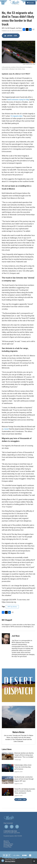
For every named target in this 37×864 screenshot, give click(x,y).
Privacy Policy (7, 847)
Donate (31, 3)
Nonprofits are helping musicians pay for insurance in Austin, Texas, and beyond (24, 791)
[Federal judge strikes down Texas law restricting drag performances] (7, 768)
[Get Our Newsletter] (18, 685)
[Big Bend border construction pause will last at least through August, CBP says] (7, 780)
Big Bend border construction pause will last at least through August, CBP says (23, 779)
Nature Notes (18, 732)
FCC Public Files (8, 845)
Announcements (8, 844)
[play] (3, 860)
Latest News (7, 749)
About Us (6, 841)
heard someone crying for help (18, 99)
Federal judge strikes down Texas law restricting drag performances (22, 767)
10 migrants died (16, 116)
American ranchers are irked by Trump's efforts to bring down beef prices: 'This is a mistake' (24, 755)
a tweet (6, 429)
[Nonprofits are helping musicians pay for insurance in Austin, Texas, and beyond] (7, 792)
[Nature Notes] (18, 717)
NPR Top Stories (12, 606)
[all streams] (34, 861)
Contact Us (7, 842)
